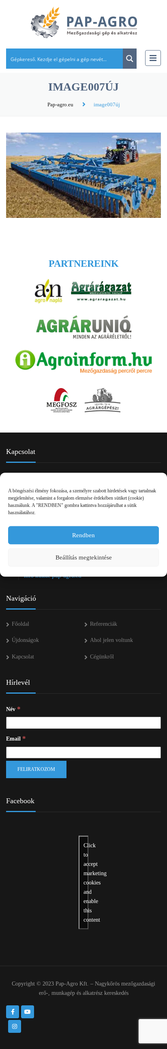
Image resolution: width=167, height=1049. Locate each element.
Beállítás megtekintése (84, 557)
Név (13, 709)
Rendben (83, 535)
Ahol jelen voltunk (111, 640)
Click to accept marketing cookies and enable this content (86, 882)
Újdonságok (25, 640)
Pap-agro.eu (60, 104)
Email (16, 738)
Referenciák (103, 624)
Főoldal (20, 624)
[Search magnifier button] (130, 59)
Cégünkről (102, 657)
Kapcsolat (23, 657)
